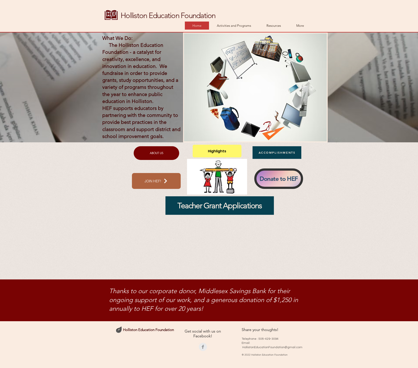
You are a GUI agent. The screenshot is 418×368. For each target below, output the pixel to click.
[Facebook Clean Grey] (203, 347)
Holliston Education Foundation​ (168, 15)
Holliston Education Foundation (148, 330)
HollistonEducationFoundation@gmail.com (272, 347)
